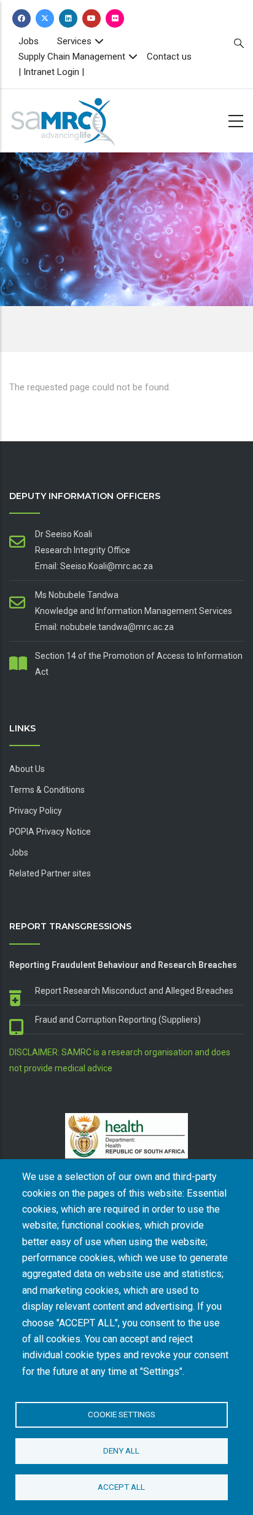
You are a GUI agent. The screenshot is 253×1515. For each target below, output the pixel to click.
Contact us (169, 56)
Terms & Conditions (47, 790)
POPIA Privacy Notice (50, 831)
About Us (27, 769)
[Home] (83, 118)
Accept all (121, 1487)
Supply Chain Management (71, 56)
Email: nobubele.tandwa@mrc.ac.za (104, 627)
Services (74, 41)
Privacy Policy (35, 811)
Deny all (121, 1450)
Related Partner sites (50, 873)
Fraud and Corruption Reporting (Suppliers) (118, 1020)
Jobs (28, 41)
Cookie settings (121, 1414)
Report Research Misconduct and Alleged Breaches (134, 991)
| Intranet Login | (51, 71)
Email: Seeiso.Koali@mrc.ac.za (94, 566)
